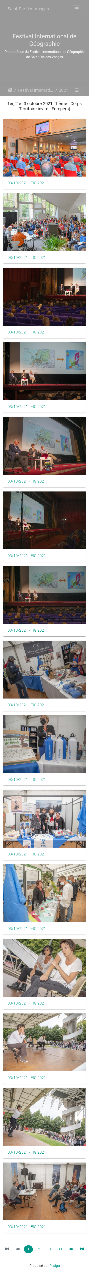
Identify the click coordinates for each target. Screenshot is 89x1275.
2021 (63, 90)
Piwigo (54, 1266)
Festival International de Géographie (36, 90)
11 (60, 1249)
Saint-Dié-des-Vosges (28, 8)
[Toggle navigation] (76, 8)
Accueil (10, 90)
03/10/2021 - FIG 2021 (27, 183)
